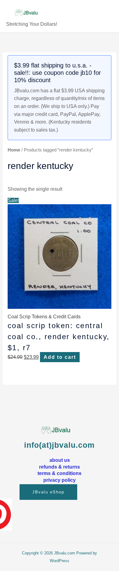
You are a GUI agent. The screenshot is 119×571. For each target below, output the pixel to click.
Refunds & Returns (59, 466)
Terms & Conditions (59, 473)
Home (14, 150)
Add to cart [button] (60, 357)
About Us (59, 460)
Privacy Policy (59, 480)
